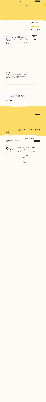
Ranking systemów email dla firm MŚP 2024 (28, 155)
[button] (22, 91)
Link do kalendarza (9, 69)
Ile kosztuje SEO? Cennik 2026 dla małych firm (10, 131)
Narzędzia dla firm (35, 29)
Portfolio (23, 1)
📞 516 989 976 (29, 1)
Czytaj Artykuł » (7, 132)
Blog (17, 1)
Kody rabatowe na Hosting (26, 147)
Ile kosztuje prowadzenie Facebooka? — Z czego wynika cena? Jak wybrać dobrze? (34, 130)
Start (15, 1)
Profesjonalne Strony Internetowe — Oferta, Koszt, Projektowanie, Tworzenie (23, 130)
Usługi (20, 1)
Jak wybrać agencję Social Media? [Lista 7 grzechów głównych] (27, 162)
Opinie (25, 1)
